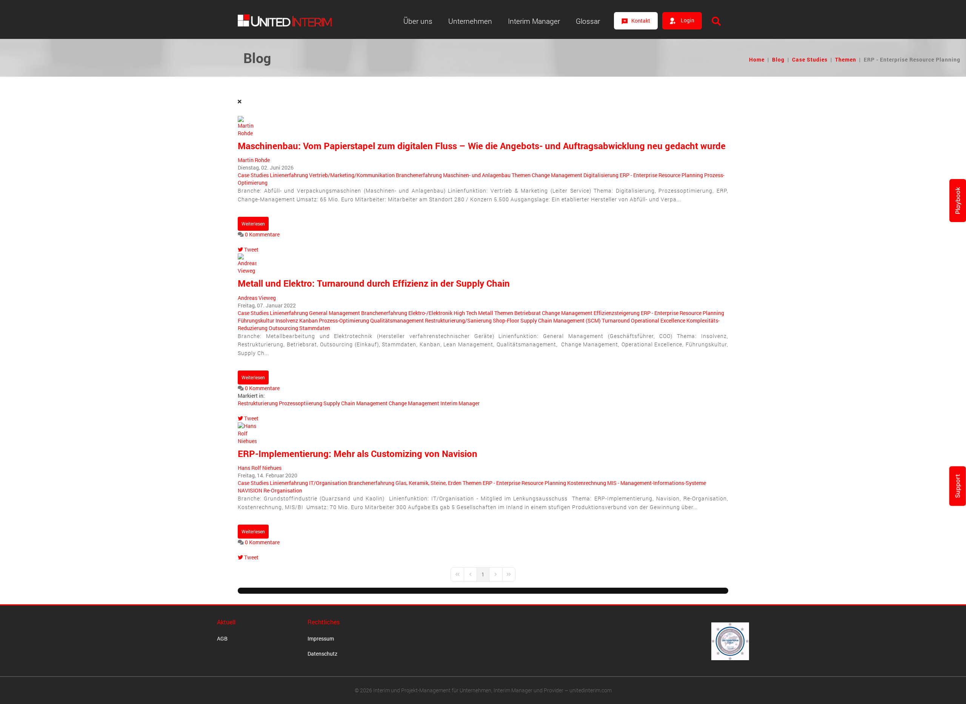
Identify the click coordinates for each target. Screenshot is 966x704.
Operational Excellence (658, 320)
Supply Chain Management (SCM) (560, 320)
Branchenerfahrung (419, 175)
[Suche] (716, 21)
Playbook (957, 200)
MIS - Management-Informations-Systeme (656, 482)
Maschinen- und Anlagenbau (477, 175)
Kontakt (640, 20)
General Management (334, 312)
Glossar (588, 21)
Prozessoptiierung (300, 403)
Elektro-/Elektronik (430, 312)
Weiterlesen (253, 224)
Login (687, 20)
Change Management (557, 175)
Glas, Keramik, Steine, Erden (428, 482)
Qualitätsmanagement (397, 320)
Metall (485, 312)
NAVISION (250, 490)
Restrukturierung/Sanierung (458, 320)
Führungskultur (256, 320)
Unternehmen (470, 21)
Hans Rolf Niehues (259, 467)
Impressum (321, 638)
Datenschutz (322, 653)
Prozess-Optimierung (344, 320)
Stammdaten (314, 328)
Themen (845, 59)
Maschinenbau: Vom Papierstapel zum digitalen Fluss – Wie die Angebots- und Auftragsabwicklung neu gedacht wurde (482, 146)
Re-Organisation (282, 490)
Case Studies (810, 59)
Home (756, 59)
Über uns (417, 21)
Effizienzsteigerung (617, 312)
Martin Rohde (254, 160)
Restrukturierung (258, 403)
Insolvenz (286, 320)
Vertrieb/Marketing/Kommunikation (352, 175)
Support (957, 486)
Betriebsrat (527, 312)
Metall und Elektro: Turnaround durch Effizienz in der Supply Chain (374, 283)
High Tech (465, 312)
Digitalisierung (600, 175)
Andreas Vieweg (257, 297)
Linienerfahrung (289, 175)
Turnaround (616, 320)
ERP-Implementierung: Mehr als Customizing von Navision (357, 454)
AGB (222, 638)
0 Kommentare (262, 234)
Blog (778, 59)
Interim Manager (534, 21)
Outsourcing (283, 328)
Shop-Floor (506, 320)
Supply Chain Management (355, 403)
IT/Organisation (328, 482)
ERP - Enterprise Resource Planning (661, 175)
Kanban (308, 320)
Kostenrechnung (586, 482)
